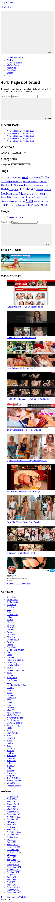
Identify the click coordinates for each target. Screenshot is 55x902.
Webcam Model (14, 786)
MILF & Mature (14, 713)
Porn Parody (12, 733)
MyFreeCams (13, 65)
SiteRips (10, 60)
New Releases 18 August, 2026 (21, 368)
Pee (47, 194)
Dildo (13, 185)
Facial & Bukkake (15, 660)
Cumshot (5, 185)
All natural (11, 604)
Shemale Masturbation (10, 201)
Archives (5, 153)
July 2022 (11, 854)
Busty (31, 181)
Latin (9, 705)
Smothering (12, 760)
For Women (12, 680)
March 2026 (12, 801)
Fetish (5, 189)
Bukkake (26, 182)
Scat (9, 745)
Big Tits (44, 177)
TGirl (15, 205)
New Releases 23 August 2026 (20, 133)
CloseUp (11, 637)
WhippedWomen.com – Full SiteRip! (23, 491)
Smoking (11, 758)
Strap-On (11, 775)
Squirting (11, 770)
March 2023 (12, 844)
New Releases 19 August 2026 (20, 141)
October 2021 (13, 872)
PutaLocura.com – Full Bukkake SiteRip (25, 307)
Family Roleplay (14, 665)
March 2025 (12, 809)
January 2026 (13, 804)
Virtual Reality (13, 783)
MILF (42, 194)
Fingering (14, 189)
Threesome (21, 205)
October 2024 (13, 819)
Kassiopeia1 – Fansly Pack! (19, 583)
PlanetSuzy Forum (15, 57)
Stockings (44, 201)
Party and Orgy (13, 725)
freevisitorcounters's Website (13, 897)
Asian (30, 177)
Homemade (39, 190)
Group (10, 690)
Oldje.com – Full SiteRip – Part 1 (22, 553)
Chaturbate (11, 634)
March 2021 (12, 885)
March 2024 (12, 829)
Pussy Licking (18, 197)
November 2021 (14, 869)
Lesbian (6, 193)
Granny (10, 687)
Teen (4, 204)
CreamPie (43, 182)
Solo (29, 200)
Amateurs (11, 607)
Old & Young (13, 720)
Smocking (11, 755)
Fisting (10, 675)
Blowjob (7, 181)
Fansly (10, 667)
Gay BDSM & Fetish (16, 685)
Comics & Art (13, 640)
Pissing (4, 197)
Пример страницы (15, 217)
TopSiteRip (6, 7)
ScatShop (11, 748)
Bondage (18, 181)
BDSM (36, 177)
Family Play (12, 662)
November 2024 (14, 817)
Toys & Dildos (13, 778)
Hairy (9, 692)
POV (9, 197)
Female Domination (37, 185)
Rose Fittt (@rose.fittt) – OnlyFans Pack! (25, 522)
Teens (10, 205)
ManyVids (11, 68)
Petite (9, 728)
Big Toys (11, 624)
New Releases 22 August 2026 (20, 136)
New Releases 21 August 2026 (20, 138)
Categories (6, 164)
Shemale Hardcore (41, 197)
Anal (25, 177)
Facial (27, 185)
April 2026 (11, 799)
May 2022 (11, 859)
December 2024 (14, 814)
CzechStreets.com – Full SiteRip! (21, 337)
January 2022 (13, 864)
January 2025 (13, 812)
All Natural (6, 177)
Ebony (10, 652)
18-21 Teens (12, 599)
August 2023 (12, 837)
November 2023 (14, 832)
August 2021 (12, 874)
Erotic (9, 655)
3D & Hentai (12, 602)
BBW (9, 617)
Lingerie (15, 194)
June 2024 (11, 824)
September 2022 (14, 852)
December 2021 (14, 867)
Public (9, 740)
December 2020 (14, 892)
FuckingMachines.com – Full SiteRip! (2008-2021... (30, 399)
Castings (10, 632)
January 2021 (13, 890)
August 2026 (12, 796)
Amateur (17, 177)
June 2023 (11, 842)
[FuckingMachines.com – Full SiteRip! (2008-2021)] (31, 396)
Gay (9, 75)
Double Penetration (15, 650)
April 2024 (11, 827)
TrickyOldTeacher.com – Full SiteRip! (24, 430)
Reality (10, 743)
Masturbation (29, 193)
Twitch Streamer (14, 780)
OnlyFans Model (14, 63)
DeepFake (11, 70)
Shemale (10, 73)
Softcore (22, 201)
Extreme (20, 185)
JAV (9, 700)
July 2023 (11, 839)
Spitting (10, 768)
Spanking (36, 201)
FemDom (48, 185)
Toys (29, 204)
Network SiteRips (15, 718)
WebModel (42, 205)
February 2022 (13, 862)
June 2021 (11, 877)
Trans (34, 205)
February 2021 (13, 887)
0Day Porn (11, 597)
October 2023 (13, 834)
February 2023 (13, 847)
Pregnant (11, 738)
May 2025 (11, 807)
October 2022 (13, 849)
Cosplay (36, 181)
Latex (9, 702)
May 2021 (11, 880)
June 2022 (11, 857)
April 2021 (11, 882)
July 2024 (11, 822)
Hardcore (27, 189)
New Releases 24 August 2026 (20, 131)
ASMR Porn (12, 614)
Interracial (47, 190)
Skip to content (8, 2)
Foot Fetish (12, 677)
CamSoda (11, 629)
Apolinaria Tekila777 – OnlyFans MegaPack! (27, 460)
